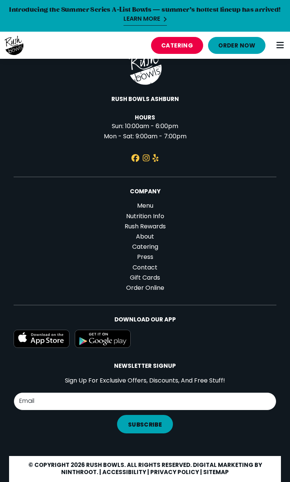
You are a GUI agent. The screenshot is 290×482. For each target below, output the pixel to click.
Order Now (236, 46)
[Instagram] (146, 159)
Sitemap (216, 472)
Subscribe (145, 425)
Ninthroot (79, 472)
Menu (145, 206)
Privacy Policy (174, 472)
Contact (145, 268)
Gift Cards (145, 278)
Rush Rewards (145, 227)
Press (145, 257)
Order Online (145, 288)
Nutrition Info (145, 217)
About (145, 237)
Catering (177, 46)
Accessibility (124, 472)
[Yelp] (156, 159)
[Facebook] (135, 159)
